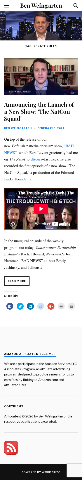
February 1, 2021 (51, 128)
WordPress (51, 472)
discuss (36, 159)
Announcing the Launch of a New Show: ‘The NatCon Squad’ (39, 111)
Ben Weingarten (41, 5)
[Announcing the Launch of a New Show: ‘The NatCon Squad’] (41, 73)
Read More (17, 281)
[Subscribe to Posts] (11, 453)
